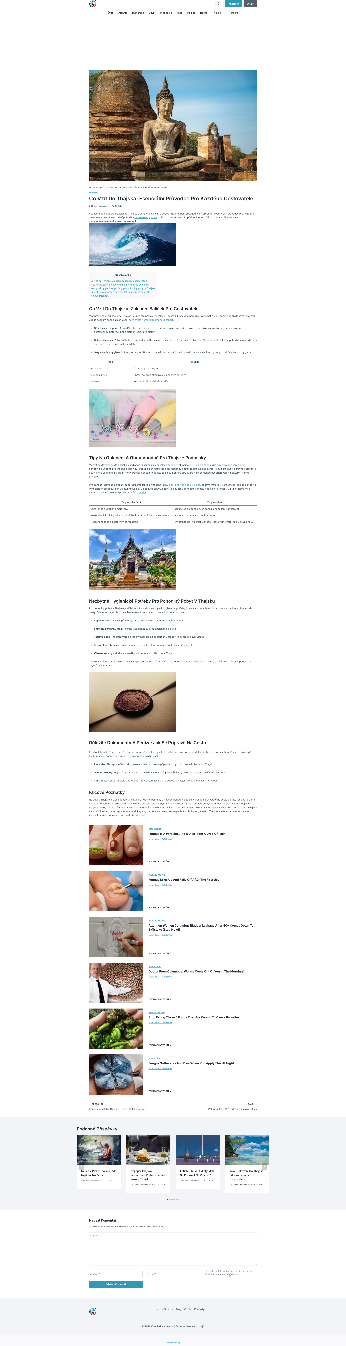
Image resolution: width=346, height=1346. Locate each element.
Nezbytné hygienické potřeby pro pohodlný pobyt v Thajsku (123, 288)
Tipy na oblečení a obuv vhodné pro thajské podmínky (120, 284)
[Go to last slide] (81, 1166)
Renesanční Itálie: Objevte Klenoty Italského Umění (118, 1106)
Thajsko (93, 192)
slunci (142, 492)
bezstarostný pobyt (145, 217)
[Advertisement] (173, 39)
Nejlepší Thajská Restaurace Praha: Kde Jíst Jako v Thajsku (148, 1175)
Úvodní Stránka (164, 1309)
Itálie (179, 12)
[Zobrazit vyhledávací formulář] (218, 4)
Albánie (122, 12)
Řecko (203, 12)
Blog (178, 1309)
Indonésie (166, 12)
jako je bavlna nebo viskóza (184, 484)
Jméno (95, 1274)
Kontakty (234, 3)
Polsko (191, 12)
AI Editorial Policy (173, 1342)
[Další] (264, 1166)
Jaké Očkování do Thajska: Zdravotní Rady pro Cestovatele (246, 1175)
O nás (250, 3)
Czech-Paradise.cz (101, 206)
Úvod (110, 12)
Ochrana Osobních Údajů (189, 1326)
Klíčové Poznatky (100, 295)
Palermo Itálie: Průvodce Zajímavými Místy (232, 1106)
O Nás (187, 1309)
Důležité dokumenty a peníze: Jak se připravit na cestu (120, 292)
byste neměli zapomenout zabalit (154, 319)
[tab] (167, 1199)
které (131, 319)
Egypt (152, 12)
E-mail (152, 1274)
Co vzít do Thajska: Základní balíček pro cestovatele (119, 280)
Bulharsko (138, 12)
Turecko (234, 12)
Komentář (96, 1235)
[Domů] (90, 187)
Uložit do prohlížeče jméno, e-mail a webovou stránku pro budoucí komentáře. (228, 1272)
